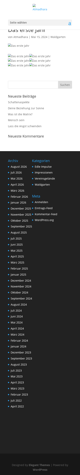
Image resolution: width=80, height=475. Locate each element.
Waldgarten (58, 37)
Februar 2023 (19, 394)
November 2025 (21, 214)
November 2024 (21, 286)
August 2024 (19, 304)
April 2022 (17, 406)
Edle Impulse (43, 166)
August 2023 (19, 364)
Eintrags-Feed (44, 208)
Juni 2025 (17, 244)
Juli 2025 (16, 238)
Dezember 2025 (21, 208)
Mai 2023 (17, 376)
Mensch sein (16, 120)
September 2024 (21, 298)
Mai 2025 (17, 250)
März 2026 (17, 190)
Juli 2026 (16, 172)
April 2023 (17, 382)
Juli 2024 (16, 310)
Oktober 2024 (19, 292)
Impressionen (44, 172)
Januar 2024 (18, 346)
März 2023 (17, 388)
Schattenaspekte (19, 102)
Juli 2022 (16, 400)
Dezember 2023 (21, 352)
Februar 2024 (19, 340)
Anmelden (41, 202)
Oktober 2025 (19, 220)
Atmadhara (20, 37)
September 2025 (21, 226)
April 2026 (17, 184)
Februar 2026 (19, 196)
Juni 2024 (17, 316)
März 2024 (17, 334)
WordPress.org (44, 220)
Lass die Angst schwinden (25, 126)
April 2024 (17, 328)
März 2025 (17, 262)
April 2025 (17, 256)
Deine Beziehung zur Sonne (26, 108)
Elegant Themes (39, 465)
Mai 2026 (17, 178)
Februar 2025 (19, 268)
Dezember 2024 (21, 280)
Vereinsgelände (45, 178)
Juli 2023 (16, 370)
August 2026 (19, 166)
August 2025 (19, 232)
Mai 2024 (17, 322)
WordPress (40, 469)
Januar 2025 (18, 274)
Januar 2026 (18, 202)
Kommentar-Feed (46, 214)
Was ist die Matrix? (20, 114)
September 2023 (21, 358)
